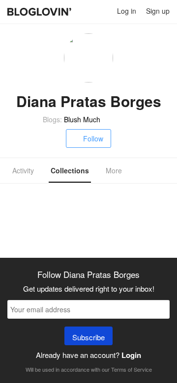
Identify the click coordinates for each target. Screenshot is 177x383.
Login (131, 355)
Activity (23, 170)
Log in (126, 11)
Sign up (158, 11)
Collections (70, 170)
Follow (93, 138)
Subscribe (88, 337)
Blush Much (82, 119)
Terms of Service (131, 369)
